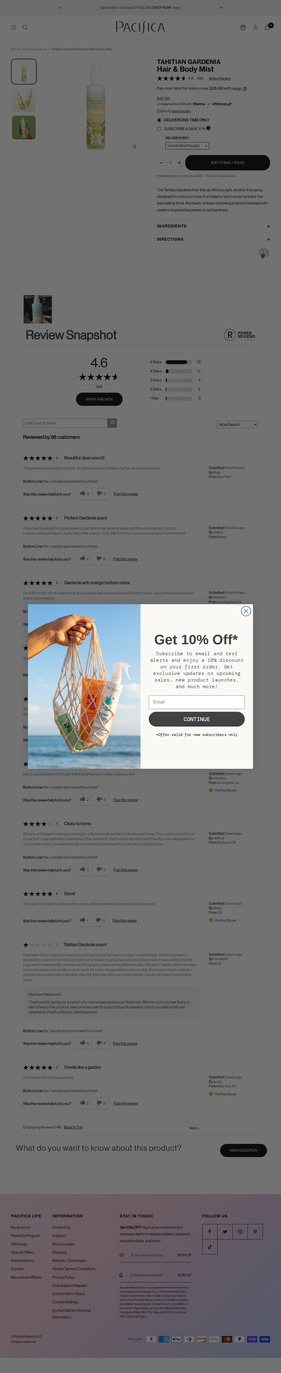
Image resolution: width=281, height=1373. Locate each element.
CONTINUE (197, 719)
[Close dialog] (246, 611)
